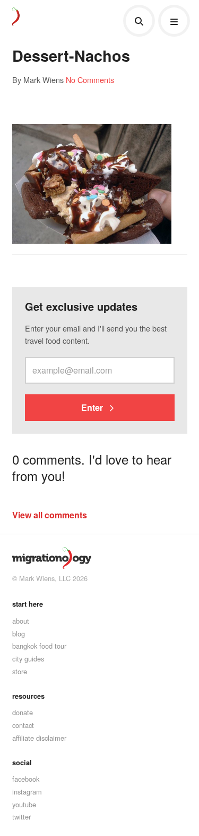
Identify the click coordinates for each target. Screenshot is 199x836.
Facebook (25, 779)
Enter (93, 407)
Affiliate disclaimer (39, 738)
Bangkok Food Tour (39, 646)
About (20, 621)
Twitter (21, 817)
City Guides (28, 658)
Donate (22, 712)
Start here (27, 604)
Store (19, 671)
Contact (23, 725)
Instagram (27, 792)
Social (22, 762)
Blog (18, 633)
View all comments (49, 515)
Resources (28, 696)
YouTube (24, 804)
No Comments (90, 79)
